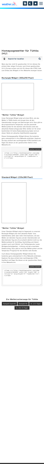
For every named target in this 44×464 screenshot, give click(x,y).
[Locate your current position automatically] (4, 58)
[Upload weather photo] (25, 3)
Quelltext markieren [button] (35, 149)
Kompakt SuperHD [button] (9, 304)
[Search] (40, 58)
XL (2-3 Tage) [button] (36, 304)
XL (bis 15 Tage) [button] (22, 308)
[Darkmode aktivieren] (30, 3)
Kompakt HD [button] (23, 304)
